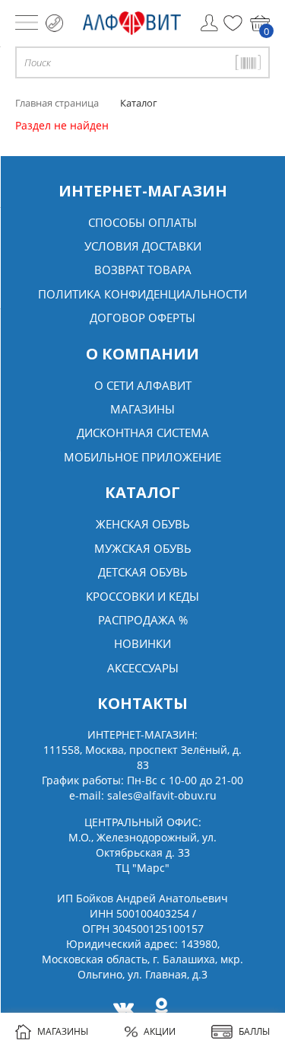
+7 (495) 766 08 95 (54, 23)
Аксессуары (143, 667)
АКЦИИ (160, 1031)
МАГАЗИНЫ (62, 1031)
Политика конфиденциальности (142, 294)
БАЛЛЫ (254, 1031)
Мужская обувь (143, 548)
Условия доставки (142, 246)
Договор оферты (142, 317)
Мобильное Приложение (142, 456)
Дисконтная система (143, 432)
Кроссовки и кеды (142, 596)
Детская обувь (143, 571)
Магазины (142, 409)
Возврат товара (143, 269)
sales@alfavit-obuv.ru (162, 795)
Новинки (142, 643)
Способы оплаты (142, 222)
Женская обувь (143, 523)
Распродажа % (143, 619)
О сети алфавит (143, 385)
